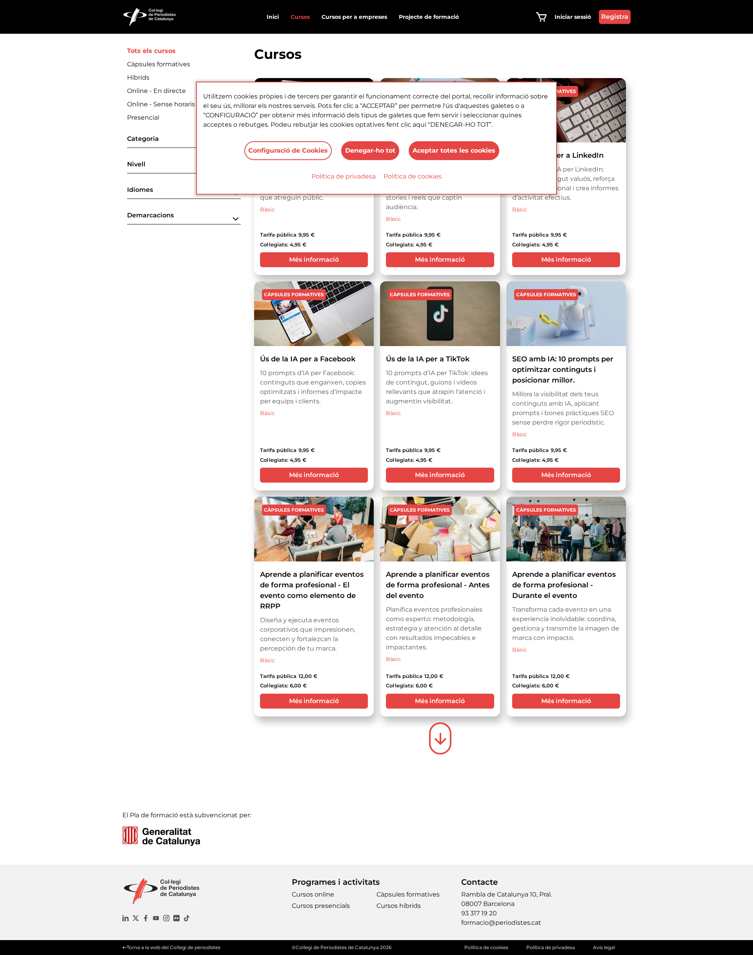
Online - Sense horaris (161, 104)
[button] (184, 141)
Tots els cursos (151, 51)
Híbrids (138, 77)
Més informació (314, 259)
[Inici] (152, 17)
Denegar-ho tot (370, 150)
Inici (273, 16)
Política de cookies (413, 176)
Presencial (143, 117)
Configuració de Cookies (288, 150)
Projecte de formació (429, 16)
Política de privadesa (343, 176)
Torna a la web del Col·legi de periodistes (173, 947)
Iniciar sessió (573, 16)
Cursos (300, 16)
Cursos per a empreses (354, 16)
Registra (614, 16)
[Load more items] (440, 738)
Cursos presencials (321, 905)
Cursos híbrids (398, 905)
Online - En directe (156, 91)
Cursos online (313, 894)
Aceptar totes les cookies (454, 150)
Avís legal (604, 947)
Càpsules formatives (158, 64)
